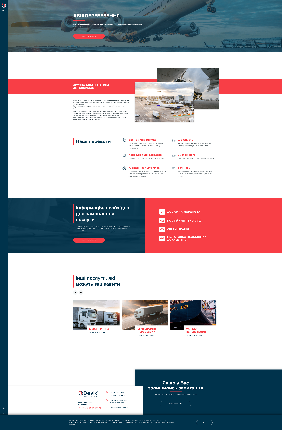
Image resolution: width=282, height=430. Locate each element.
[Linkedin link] (89, 408)
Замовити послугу (89, 36)
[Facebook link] (83, 408)
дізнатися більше (97, 333)
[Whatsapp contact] (99, 408)
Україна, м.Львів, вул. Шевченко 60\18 (118, 401)
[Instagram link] (80, 408)
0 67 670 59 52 (117, 395)
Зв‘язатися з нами (175, 403)
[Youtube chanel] (86, 408)
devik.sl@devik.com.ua (119, 408)
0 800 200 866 (117, 392)
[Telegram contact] (93, 408)
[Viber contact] (96, 408)
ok (204, 422)
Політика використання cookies (84, 422)
